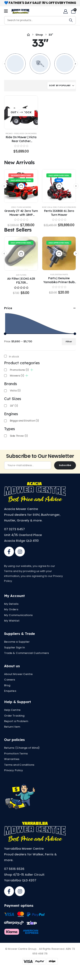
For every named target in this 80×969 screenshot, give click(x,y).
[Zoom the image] (35, 484)
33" (14, 406)
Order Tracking (14, 716)
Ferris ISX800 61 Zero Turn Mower (59, 212)
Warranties (11, 759)
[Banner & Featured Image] (15, 64)
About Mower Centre (18, 674)
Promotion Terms (16, 753)
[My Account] (65, 11)
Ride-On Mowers (28, 133)
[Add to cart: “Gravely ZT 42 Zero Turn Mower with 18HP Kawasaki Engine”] (21, 186)
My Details (11, 604)
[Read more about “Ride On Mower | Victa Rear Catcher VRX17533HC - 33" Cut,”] (21, 112)
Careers (9, 680)
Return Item (12, 727)
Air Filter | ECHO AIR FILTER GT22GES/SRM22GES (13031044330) (20, 284)
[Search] (70, 20)
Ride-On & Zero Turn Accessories (59, 207)
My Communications (18, 615)
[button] (75, 63)
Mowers (17, 376)
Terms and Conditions (19, 765)
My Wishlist (11, 621)
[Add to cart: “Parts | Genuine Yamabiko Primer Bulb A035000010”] (59, 253)
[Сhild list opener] (31, 370)
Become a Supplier (17, 642)
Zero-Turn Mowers (21, 207)
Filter (69, 341)
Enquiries (10, 691)
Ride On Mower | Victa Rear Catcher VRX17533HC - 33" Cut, (21, 141)
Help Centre (12, 710)
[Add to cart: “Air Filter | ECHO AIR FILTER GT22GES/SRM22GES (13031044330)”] (21, 253)
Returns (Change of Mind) (22, 748)
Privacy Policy (13, 770)
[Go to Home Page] (28, 35)
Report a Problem (16, 721)
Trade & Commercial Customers (26, 653)
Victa (15, 390)
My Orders (11, 609)
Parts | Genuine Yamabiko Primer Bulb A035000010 (58, 282)
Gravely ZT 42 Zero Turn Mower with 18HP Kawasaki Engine (21, 214)
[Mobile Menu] (7, 11)
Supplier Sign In (14, 647)
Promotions (19, 370)
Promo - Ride (12, 133)
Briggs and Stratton (24, 421)
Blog (7, 685)
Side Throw (19, 436)
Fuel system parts (59, 274)
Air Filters (21, 275)
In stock (14, 356)
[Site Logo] (20, 11)
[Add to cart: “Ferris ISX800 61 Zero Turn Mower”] (59, 186)
